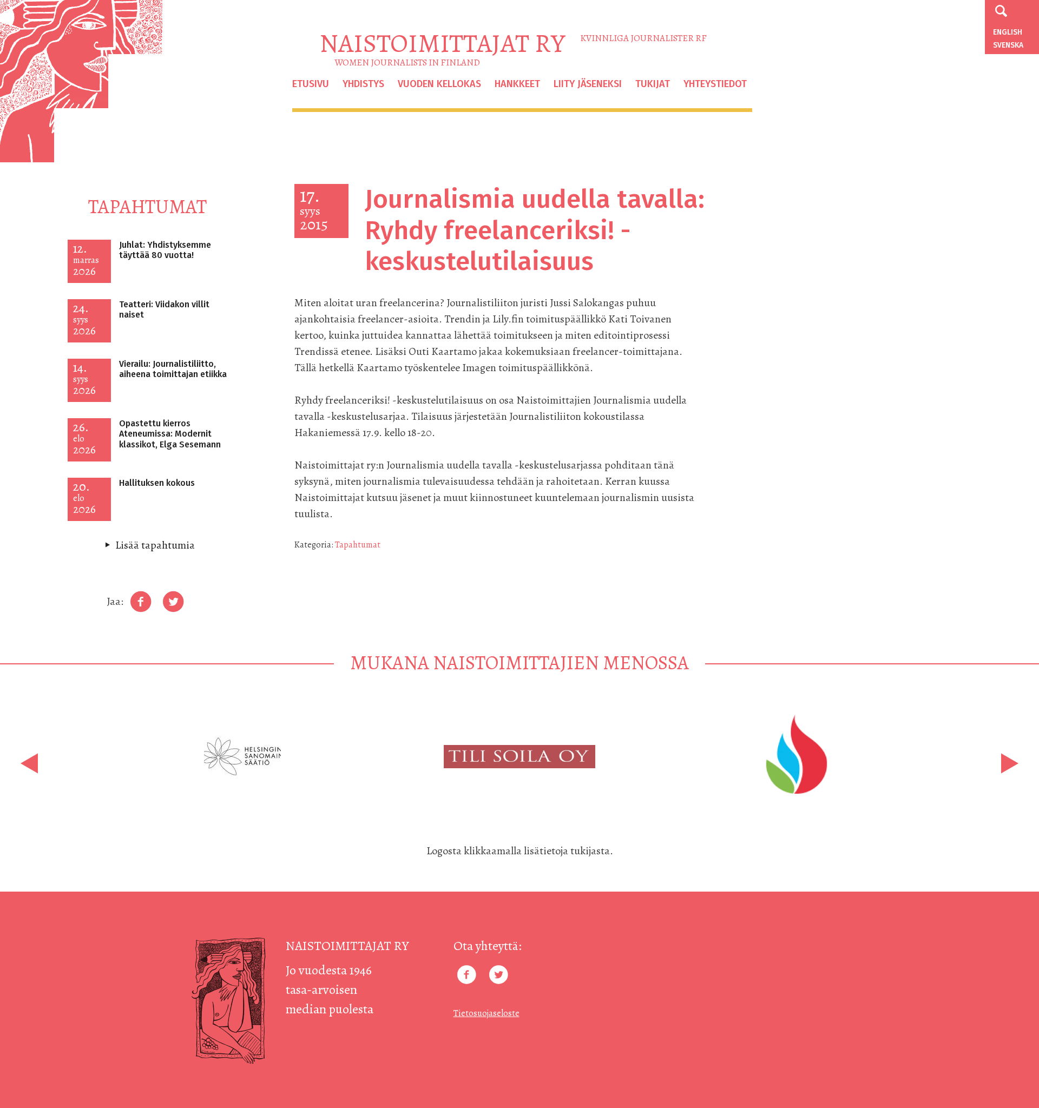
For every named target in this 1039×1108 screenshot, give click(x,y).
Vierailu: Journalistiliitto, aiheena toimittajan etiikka (173, 369)
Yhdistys (363, 84)
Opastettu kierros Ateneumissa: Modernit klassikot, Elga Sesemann (170, 433)
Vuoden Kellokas (439, 84)
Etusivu (310, 84)
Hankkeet (517, 84)
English (1007, 32)
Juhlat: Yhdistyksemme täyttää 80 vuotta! (165, 250)
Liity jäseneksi (588, 84)
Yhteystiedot (715, 84)
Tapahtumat (357, 545)
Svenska (1008, 45)
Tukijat (652, 84)
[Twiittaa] (173, 602)
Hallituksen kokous (157, 483)
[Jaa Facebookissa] (141, 602)
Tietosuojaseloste (486, 1013)
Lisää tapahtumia (155, 545)
